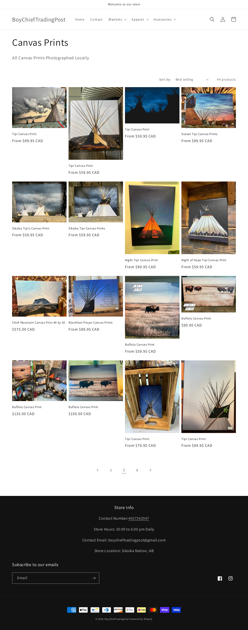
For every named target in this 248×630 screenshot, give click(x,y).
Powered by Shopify (141, 619)
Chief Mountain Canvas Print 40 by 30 (38, 323)
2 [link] (124, 469)
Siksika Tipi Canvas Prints (87, 228)
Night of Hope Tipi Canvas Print (203, 260)
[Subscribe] (93, 578)
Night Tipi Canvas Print (141, 260)
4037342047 (138, 518)
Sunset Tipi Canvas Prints (199, 134)
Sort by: (165, 79)
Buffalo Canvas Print (140, 345)
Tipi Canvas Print (24, 134)
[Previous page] (98, 470)
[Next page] (150, 470)
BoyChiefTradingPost (117, 619)
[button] (117, 19)
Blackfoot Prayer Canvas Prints (91, 323)
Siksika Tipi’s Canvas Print (30, 228)
